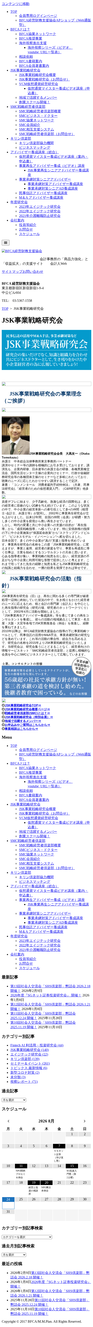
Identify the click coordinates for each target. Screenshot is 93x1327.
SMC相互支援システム (36, 129)
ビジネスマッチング (34, 147)
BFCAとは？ (20, 29)
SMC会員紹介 (29, 125)
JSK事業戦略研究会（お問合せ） (44, 79)
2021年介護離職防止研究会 (40, 216)
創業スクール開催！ (34, 102)
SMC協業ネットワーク (36, 120)
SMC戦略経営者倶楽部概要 (40, 111)
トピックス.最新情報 (28, 1068)
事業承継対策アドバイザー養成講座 (55, 184)
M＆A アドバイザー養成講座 (41, 197)
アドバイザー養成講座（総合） (34, 152)
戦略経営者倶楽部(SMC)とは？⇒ (27, 713)
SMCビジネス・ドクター (38, 116)
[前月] (8, 1121)
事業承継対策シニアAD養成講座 (53, 188)
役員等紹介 (27, 225)
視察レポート (24, 1081)
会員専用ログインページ (38, 16)
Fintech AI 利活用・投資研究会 (36, 1045)
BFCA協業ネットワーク (37, 34)
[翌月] (85, 1121)
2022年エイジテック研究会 (40, 211)
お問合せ (26, 229)
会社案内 (17, 220)
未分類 (18, 1077)
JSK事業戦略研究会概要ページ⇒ (27, 709)
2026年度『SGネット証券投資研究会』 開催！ (46, 995)
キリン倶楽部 (20, 138)
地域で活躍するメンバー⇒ (23, 721)
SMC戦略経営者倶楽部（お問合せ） (47, 134)
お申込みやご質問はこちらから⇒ (27, 724)
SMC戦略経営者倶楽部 (27, 106)
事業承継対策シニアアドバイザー (45, 179)
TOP (13, 11)
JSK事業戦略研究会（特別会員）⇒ (29, 717)
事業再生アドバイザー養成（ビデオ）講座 (52, 166)
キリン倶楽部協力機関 (36, 143)
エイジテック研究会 (29, 1054)
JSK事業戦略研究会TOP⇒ (23, 705)
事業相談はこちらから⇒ (21, 728)
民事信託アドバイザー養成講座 (43, 193)
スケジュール (29, 234)
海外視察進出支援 (33, 43)
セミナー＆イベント (30, 1063)
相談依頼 (26, 56)
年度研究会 (19, 202)
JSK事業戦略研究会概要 (37, 75)
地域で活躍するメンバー (38, 97)
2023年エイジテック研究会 (40, 206)
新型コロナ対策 (24, 1072)
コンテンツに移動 (15, 4)
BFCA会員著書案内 (34, 66)
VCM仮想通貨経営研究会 (38, 84)
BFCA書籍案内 (30, 61)
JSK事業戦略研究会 (25, 70)
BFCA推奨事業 (30, 38)
